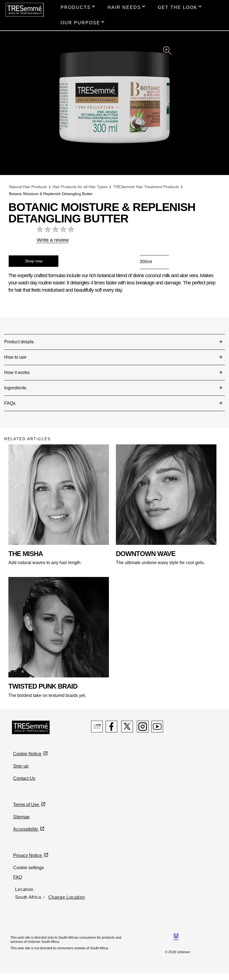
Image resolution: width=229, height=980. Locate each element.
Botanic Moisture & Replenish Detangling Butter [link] (51, 193)
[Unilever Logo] (176, 936)
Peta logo (97, 726)
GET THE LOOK (177, 7)
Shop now (33, 261)
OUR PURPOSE (80, 22)
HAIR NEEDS (124, 7)
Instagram (143, 726)
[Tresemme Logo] (31, 727)
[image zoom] (167, 51)
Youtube (157, 726)
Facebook (111, 726)
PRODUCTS (76, 7)
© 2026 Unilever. (177, 952)
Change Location (66, 897)
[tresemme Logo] (25, 9)
